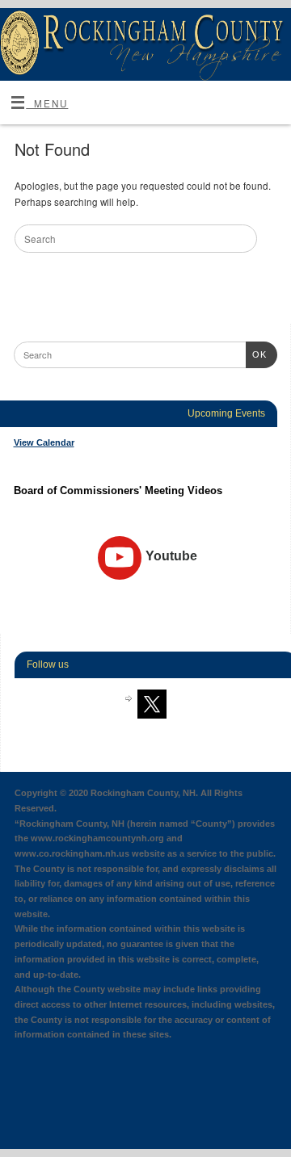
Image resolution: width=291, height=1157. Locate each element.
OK (256, 354)
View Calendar (44, 442)
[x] (152, 703)
